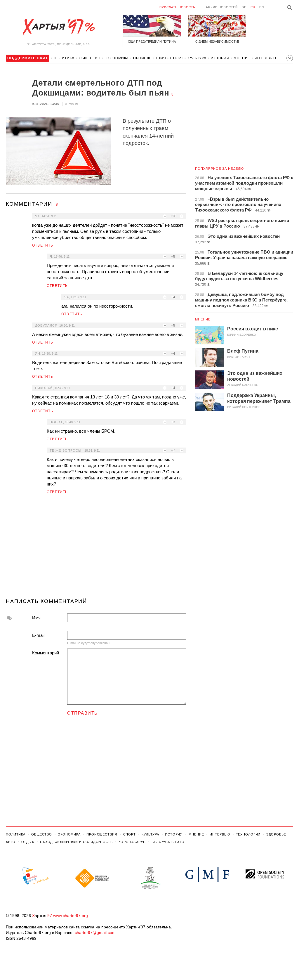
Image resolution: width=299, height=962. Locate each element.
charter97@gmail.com (95, 932)
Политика (64, 58)
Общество (89, 58)
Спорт (176, 58)
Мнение (242, 58)
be (244, 7)
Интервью (265, 58)
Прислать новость (177, 7)
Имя (36, 617)
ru (253, 7)
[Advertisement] (96, 549)
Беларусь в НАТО (168, 842)
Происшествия (149, 58)
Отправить (82, 712)
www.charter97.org (70, 915)
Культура (196, 58)
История (220, 58)
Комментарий (45, 652)
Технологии (248, 834)
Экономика (117, 58)
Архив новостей (222, 7)
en (261, 7)
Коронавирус (132, 842)
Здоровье (276, 834)
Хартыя (58, 27)
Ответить (42, 245)
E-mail (38, 635)
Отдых (27, 842)
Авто (10, 842)
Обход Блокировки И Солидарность (76, 842)
